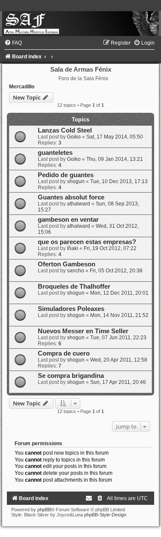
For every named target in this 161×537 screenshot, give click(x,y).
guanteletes (55, 152)
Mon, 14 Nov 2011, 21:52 (119, 315)
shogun (76, 181)
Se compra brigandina (71, 375)
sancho (75, 271)
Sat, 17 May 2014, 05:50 (114, 137)
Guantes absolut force (71, 197)
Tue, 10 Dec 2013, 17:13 (119, 181)
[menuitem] (13, 43)
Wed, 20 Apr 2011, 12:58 (118, 360)
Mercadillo (21, 87)
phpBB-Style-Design (105, 514)
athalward (78, 204)
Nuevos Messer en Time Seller (83, 331)
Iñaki (72, 248)
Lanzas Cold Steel (65, 130)
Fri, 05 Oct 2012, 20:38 (116, 271)
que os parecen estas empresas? (87, 241)
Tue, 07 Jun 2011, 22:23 (118, 338)
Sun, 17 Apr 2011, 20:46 (118, 382)
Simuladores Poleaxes (71, 308)
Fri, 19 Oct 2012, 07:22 (110, 248)
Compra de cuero (64, 353)
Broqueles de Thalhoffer (74, 286)
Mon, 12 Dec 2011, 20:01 (119, 293)
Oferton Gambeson (66, 264)
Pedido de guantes (66, 175)
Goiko (74, 137)
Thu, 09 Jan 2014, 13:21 (114, 159)
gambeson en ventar (68, 219)
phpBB (44, 509)
